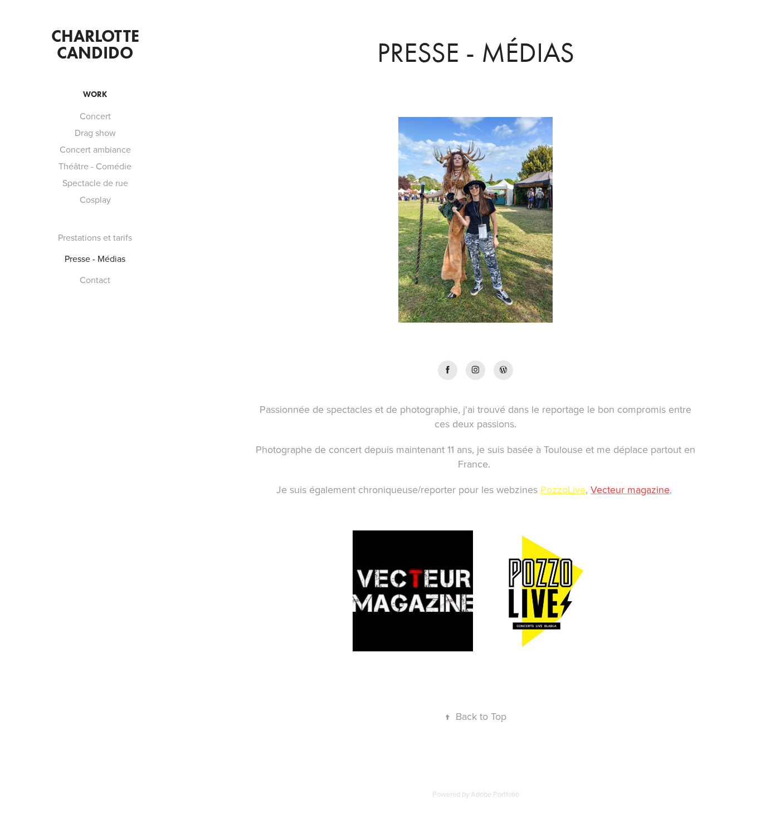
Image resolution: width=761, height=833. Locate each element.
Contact (95, 280)
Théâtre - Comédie (94, 166)
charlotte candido (97, 44)
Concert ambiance (95, 149)
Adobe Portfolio (495, 794)
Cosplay (95, 199)
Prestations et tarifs (95, 237)
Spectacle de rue (95, 183)
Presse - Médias (95, 258)
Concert (95, 116)
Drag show (95, 132)
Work (95, 94)
